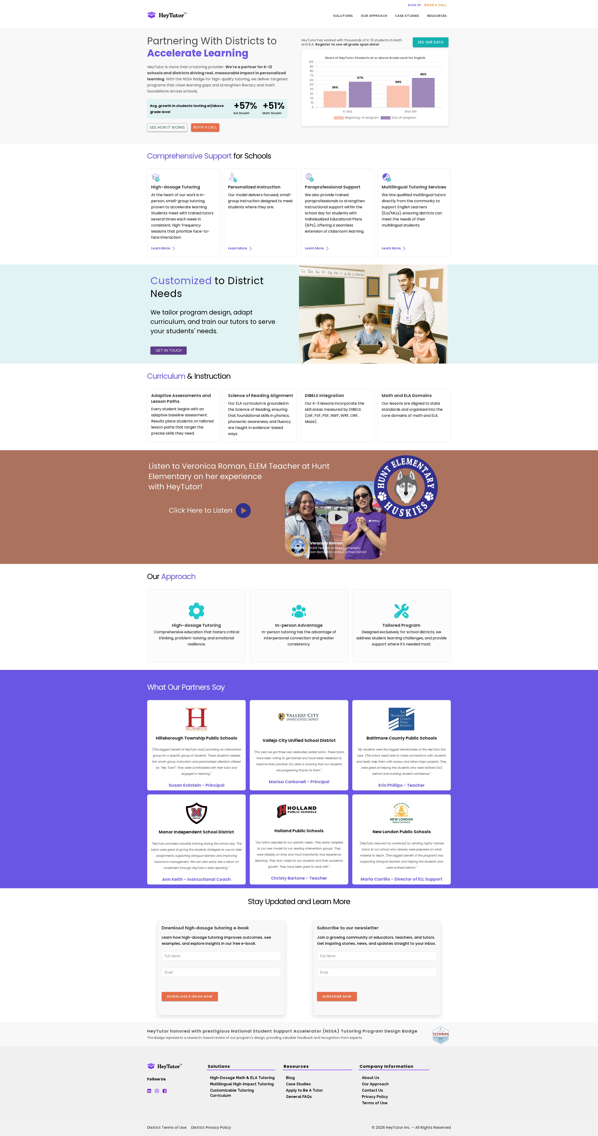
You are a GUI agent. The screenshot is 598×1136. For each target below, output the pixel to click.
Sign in (414, 5)
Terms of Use (375, 1103)
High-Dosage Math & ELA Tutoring (242, 1078)
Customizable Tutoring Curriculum (232, 1093)
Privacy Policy (375, 1096)
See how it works (167, 127)
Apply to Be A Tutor (304, 1090)
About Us (370, 1078)
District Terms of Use (166, 1127)
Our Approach (375, 1084)
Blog (290, 1078)
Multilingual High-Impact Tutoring (242, 1084)
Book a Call (435, 5)
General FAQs (299, 1096)
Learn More (161, 248)
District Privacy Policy (211, 1127)
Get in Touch (169, 350)
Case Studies (298, 1084)
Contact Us (372, 1090)
